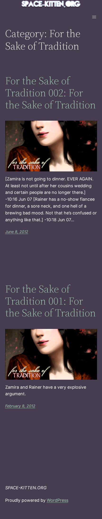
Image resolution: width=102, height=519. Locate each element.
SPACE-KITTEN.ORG (25, 487)
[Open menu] (94, 17)
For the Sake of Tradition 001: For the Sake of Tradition (50, 301)
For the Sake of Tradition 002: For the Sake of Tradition (50, 93)
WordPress (57, 500)
